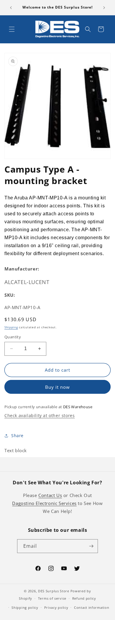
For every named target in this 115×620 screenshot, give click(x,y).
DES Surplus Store (53, 591)
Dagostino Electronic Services (44, 503)
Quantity (12, 336)
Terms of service (52, 598)
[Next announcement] (104, 7)
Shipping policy (25, 607)
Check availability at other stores (39, 415)
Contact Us (50, 495)
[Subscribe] (91, 546)
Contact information (91, 607)
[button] (11, 29)
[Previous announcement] (10, 7)
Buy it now (57, 387)
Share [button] (17, 435)
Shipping (11, 327)
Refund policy (84, 598)
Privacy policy (56, 607)
